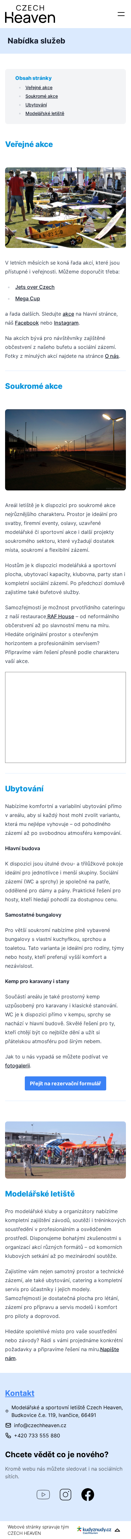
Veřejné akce (38, 87)
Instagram (66, 322)
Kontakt (19, 1393)
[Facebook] (88, 1494)
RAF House (60, 616)
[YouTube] (43, 1494)
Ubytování (36, 104)
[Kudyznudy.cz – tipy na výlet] (94, 1530)
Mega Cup (27, 298)
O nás (112, 356)
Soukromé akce (41, 96)
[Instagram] (65, 1494)
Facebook (27, 322)
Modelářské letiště (44, 113)
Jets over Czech (35, 287)
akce (68, 314)
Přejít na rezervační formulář (65, 1083)
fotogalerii (17, 1065)
